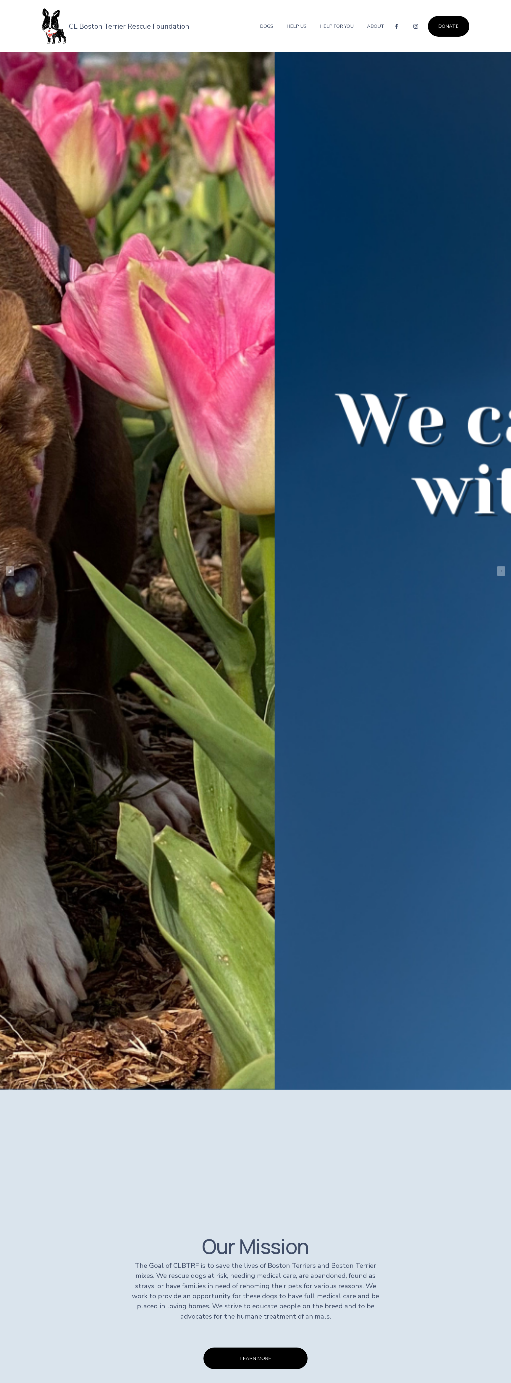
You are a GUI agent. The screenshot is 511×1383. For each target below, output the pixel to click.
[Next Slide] (501, 571)
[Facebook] (397, 26)
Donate (448, 26)
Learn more (255, 1358)
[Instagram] (416, 26)
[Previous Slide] (10, 571)
